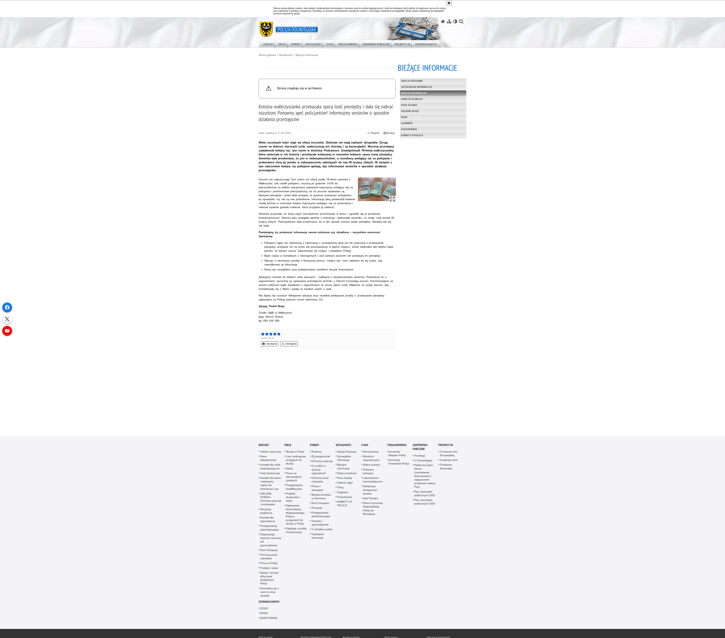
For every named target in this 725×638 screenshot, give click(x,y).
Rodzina (316, 451)
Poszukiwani (409, 129)
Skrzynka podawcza (266, 511)
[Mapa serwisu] (449, 21)
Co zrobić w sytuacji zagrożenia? (319, 470)
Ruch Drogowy (269, 550)
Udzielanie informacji (318, 536)
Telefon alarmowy (270, 451)
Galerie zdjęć (410, 111)
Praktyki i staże (269, 568)
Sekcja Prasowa (412, 81)
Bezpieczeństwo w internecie (321, 496)
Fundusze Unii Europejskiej (448, 453)
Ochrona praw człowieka (268, 556)
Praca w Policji (268, 563)
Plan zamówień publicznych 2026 (424, 502)
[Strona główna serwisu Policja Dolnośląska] (443, 21)
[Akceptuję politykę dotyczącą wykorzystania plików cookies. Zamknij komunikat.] (449, 3)
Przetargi (419, 455)
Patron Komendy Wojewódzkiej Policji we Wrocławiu (373, 509)
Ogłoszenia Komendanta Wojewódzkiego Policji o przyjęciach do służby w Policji (295, 514)
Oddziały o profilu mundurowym (296, 530)
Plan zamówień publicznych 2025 (424, 493)
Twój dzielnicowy (270, 473)
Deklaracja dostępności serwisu (370, 490)
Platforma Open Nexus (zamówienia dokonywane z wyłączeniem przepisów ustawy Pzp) (424, 476)
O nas (364, 445)
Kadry (289, 468)
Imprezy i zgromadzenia (320, 523)
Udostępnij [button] (271, 344)
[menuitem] (268, 43)
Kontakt (264, 445)
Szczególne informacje (416, 87)
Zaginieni (406, 123)
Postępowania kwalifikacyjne (294, 487)
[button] (461, 21)
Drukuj (391, 132)
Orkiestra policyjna (368, 471)
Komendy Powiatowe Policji (399, 462)
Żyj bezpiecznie (321, 456)
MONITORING (269, 618)
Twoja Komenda (396, 445)
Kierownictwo (371, 451)
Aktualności (285, 54)
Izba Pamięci (370, 498)
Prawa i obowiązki (317, 488)
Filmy (404, 117)
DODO (264, 608)
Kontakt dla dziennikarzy (267, 519)
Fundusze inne (449, 460)
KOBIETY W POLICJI (412, 135)
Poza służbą (409, 105)
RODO (264, 613)
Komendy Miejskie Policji (397, 453)
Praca (287, 445)
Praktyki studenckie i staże (293, 497)
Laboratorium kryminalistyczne (373, 480)
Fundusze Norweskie (446, 467)
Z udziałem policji (322, 529)
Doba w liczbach (412, 99)
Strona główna (267, 54)
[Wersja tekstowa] (455, 21)
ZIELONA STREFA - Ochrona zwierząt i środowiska (270, 499)
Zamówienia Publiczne (420, 447)
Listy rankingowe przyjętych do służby (296, 460)
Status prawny (371, 465)
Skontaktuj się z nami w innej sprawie (269, 592)
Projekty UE (445, 445)
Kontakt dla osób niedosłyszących (270, 467)
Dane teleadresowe (268, 458)
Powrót (375, 132)
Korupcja (317, 508)
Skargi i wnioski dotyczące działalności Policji (269, 578)
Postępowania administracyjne (269, 528)
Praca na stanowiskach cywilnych (294, 477)
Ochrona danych (269, 602)
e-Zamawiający (423, 460)
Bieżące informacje (306, 54)
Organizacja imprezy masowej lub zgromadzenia (270, 540)
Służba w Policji (295, 451)
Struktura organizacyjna (371, 458)
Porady (314, 445)
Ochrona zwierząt (322, 461)
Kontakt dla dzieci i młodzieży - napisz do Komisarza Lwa (270, 484)
